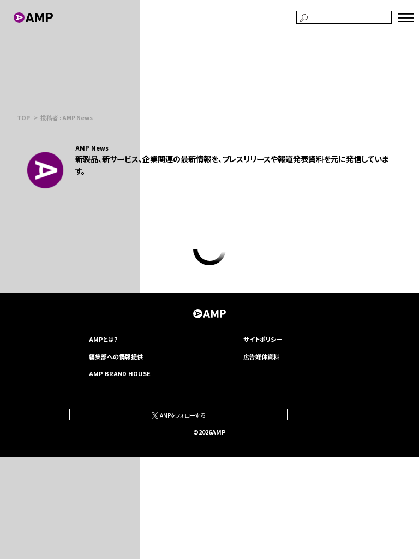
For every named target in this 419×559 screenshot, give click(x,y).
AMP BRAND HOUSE (120, 373)
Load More (209, 248)
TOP (23, 118)
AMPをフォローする (182, 415)
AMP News (92, 148)
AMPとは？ (103, 339)
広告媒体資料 (261, 356)
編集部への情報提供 (116, 356)
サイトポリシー (262, 339)
